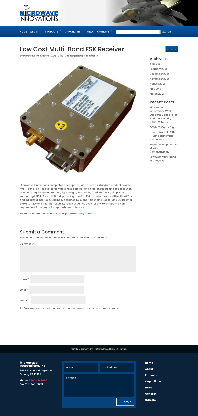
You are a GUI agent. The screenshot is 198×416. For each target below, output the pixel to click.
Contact (103, 31)
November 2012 (159, 79)
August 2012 (157, 84)
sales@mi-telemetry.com (74, 213)
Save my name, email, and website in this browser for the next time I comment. (73, 308)
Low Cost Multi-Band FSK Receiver (163, 158)
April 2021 (155, 64)
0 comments (91, 55)
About (34, 31)
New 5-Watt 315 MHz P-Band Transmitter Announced (162, 135)
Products (51, 31)
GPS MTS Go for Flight (163, 127)
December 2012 (159, 74)
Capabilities (72, 31)
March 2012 (157, 94)
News (90, 31)
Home (23, 31)
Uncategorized (73, 55)
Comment (27, 244)
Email (24, 290)
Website (25, 300)
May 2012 (155, 89)
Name (24, 279)
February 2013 (158, 69)
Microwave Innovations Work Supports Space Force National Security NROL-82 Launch (164, 115)
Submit (125, 402)
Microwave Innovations (36, 55)
